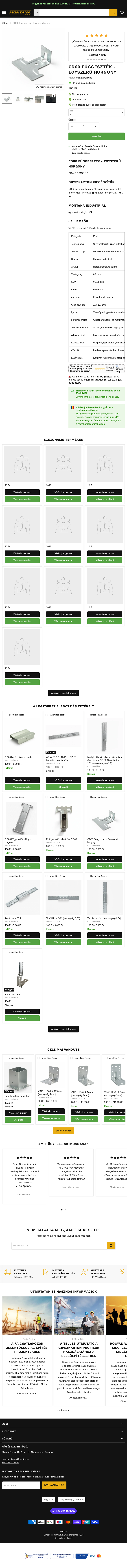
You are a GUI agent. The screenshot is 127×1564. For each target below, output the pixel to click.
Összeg (72, 116)
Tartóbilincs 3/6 (12, 990)
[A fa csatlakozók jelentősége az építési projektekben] (27, 1311)
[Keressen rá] (113, 12)
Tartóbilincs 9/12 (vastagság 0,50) (63, 914)
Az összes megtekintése (63, 1025)
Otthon (5, 23)
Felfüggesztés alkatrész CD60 (61, 835)
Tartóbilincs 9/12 (13, 914)
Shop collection (63, 1126)
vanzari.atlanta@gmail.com (15, 1455)
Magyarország (70, 1495)
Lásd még (62, 1406)
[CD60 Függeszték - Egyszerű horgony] (7, 98)
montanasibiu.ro (84, 73)
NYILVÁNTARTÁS (54, 1480)
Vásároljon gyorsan (22, 488)
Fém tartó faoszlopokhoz (17, 1091)
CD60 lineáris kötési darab (18, 753)
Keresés (63, 1527)
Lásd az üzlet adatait (81, 149)
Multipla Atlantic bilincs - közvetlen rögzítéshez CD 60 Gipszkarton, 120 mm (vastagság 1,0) (104, 756)
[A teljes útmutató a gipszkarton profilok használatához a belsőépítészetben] (79, 1311)
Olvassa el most (26, 1389)
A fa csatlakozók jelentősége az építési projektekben (27, 1343)
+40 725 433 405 (10, 1458)
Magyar (47, 1495)
